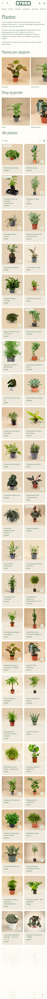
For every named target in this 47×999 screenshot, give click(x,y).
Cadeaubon (26, 9)
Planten (4, 9)
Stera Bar (35, 9)
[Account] (39, 3)
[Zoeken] (7, 3)
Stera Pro (43, 9)
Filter (6, 141)
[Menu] (2, 3)
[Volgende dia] (42, 72)
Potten (11, 9)
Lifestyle (18, 9)
